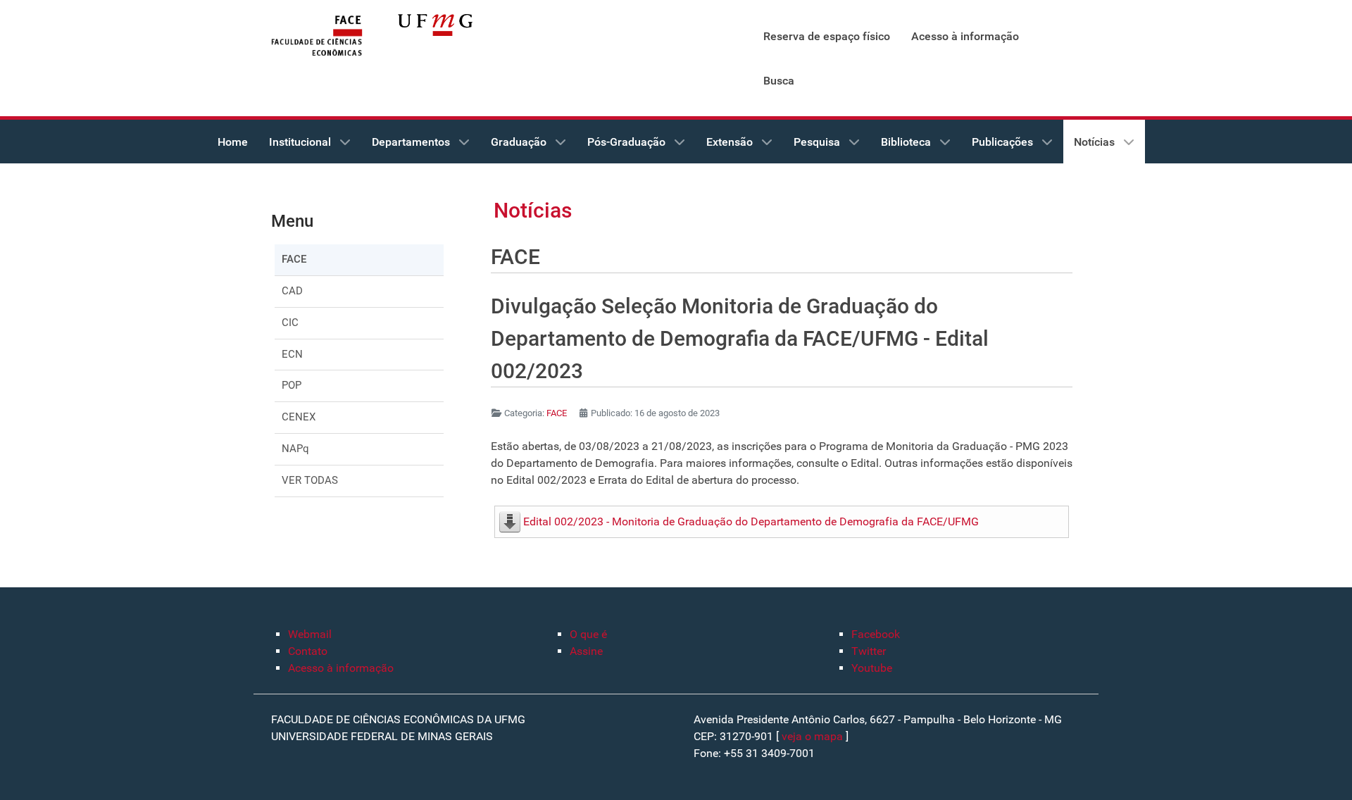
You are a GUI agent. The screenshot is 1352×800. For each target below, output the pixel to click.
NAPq (295, 448)
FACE (294, 259)
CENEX (298, 417)
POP (291, 385)
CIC (290, 322)
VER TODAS (310, 480)
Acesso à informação (341, 668)
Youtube (871, 668)
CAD (292, 291)
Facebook (875, 634)
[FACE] (317, 36)
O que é (588, 634)
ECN (292, 354)
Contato (307, 651)
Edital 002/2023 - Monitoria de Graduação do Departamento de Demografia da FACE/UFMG (751, 521)
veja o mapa (812, 736)
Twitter (868, 651)
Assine (586, 651)
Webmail (310, 634)
